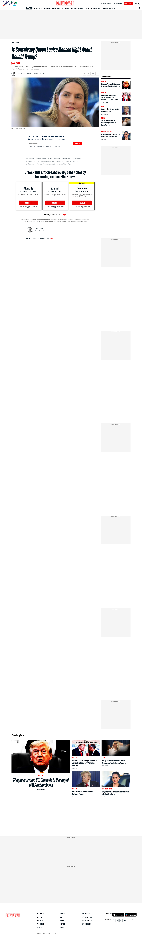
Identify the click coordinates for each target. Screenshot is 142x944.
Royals (67, 8)
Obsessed (60, 8)
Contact (44, 931)
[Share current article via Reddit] (97, 73)
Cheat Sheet (38, 8)
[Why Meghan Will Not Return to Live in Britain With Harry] (126, 139)
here (51, 238)
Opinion (80, 8)
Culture (62, 924)
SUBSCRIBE (128, 3)
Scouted (112, 8)
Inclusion (90, 931)
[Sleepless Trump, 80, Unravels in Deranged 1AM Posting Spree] (126, 89)
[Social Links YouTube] (124, 921)
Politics (74, 8)
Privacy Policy (57, 146)
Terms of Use (48, 146)
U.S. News (105, 8)
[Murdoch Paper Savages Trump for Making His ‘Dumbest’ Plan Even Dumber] (126, 100)
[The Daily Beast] (65, 3)
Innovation (96, 8)
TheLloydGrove (40, 230)
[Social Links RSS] (128, 921)
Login (64, 215)
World (62, 920)
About (39, 931)
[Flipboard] (132, 921)
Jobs (52, 931)
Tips (49, 931)
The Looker (47, 8)
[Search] (139, 8)
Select (28, 202)
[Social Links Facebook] (113, 921)
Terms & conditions (99, 931)
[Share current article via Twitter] (89, 73)
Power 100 (88, 8)
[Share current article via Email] (93, 73)
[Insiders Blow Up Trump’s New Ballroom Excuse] (126, 114)
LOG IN (136, 3)
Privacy (67, 931)
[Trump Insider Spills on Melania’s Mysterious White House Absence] (126, 125)
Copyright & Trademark (113, 931)
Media (54, 8)
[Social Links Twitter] (117, 921)
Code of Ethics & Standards (78, 931)
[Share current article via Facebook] (84, 73)
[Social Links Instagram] (120, 921)
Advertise (57, 931)
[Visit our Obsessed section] (15, 3)
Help (62, 931)
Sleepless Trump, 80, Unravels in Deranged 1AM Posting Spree (41, 782)
